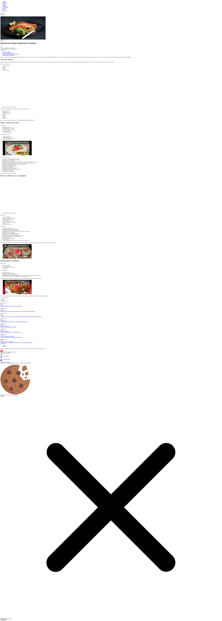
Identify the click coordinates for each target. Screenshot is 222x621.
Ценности (5, 3)
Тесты (4, 9)
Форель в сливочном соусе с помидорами (11, 54)
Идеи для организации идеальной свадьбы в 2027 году (11, 337)
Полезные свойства (6, 52)
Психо (4, 8)
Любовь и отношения (4, 325)
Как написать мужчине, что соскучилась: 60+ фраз (10, 332)
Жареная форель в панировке (8, 55)
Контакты (5, 10)
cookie (14, 395)
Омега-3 (73, 62)
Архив (4, 346)
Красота (4, 5)
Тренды (4, 4)
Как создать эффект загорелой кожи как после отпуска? (11, 306)
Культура (2, 315)
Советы (4, 345)
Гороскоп (4, 2)
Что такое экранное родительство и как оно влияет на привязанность (14, 321)
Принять (2, 396)
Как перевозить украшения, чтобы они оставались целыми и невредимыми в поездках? (17, 311)
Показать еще (3, 619)
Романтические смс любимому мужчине (8, 326)
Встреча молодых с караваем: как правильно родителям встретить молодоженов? (16, 342)
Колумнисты (5, 6)
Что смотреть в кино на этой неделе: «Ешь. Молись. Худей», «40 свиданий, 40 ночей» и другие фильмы (21, 316)
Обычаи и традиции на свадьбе (6, 341)
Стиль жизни (5, 7)
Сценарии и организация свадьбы (7, 336)
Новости (4, 1)
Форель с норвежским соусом (8, 53)
